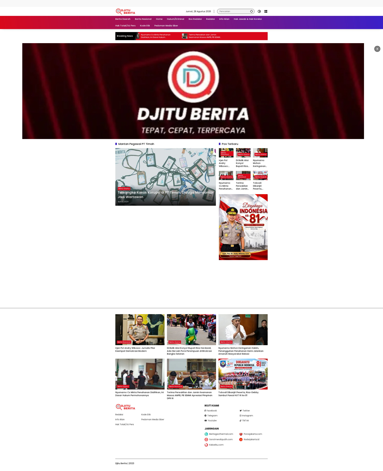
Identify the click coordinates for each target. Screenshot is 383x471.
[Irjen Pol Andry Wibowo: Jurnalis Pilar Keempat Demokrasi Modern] (140, 329)
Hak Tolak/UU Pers (124, 424)
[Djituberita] (126, 11)
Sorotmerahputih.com (221, 439)
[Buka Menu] (266, 11)
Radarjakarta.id (251, 439)
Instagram (247, 415)
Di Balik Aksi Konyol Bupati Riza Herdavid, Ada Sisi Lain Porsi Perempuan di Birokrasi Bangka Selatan (242, 163)
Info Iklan (120, 419)
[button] (251, 11)
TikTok (245, 420)
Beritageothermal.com (221, 433)
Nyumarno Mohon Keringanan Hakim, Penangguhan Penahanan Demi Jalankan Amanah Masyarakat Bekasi (260, 163)
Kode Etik (146, 414)
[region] (191, 91)
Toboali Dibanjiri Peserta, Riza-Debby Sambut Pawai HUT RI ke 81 (260, 186)
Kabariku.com (216, 444)
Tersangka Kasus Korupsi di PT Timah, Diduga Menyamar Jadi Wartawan (165, 194)
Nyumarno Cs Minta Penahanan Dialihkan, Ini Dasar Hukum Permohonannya (226, 186)
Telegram (212, 415)
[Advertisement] (54, 3)
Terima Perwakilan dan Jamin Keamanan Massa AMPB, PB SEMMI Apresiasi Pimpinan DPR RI (176, 36)
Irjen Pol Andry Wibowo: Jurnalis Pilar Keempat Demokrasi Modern (226, 163)
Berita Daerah (261, 177)
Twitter (246, 410)
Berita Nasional (225, 153)
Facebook (212, 410)
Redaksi (119, 414)
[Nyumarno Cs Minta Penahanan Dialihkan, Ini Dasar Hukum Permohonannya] (140, 374)
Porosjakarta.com (253, 433)
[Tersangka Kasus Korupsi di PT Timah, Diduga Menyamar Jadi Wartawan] (165, 177)
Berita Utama (124, 188)
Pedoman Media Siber (152, 419)
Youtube (212, 420)
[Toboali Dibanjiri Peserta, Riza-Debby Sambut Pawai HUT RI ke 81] (243, 374)
